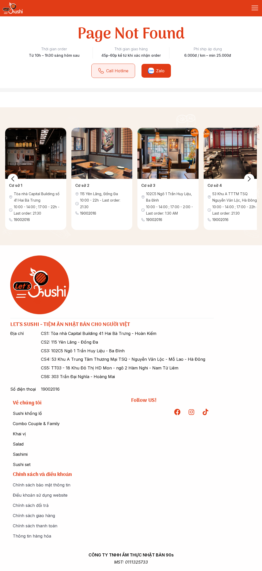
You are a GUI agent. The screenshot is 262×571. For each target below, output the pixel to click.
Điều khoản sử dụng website (40, 495)
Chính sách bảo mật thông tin (41, 484)
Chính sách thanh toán (35, 525)
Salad (18, 444)
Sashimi (20, 454)
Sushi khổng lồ (27, 413)
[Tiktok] (205, 412)
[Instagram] (191, 412)
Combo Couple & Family (36, 423)
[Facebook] (177, 412)
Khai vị (19, 433)
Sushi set (21, 464)
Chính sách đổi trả (31, 505)
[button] (249, 179)
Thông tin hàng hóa (32, 536)
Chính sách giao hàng (34, 515)
